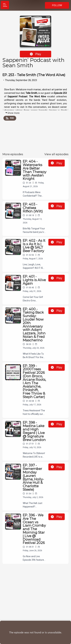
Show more (13, 112)
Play (38, 54)
